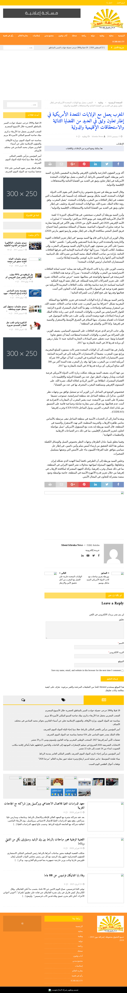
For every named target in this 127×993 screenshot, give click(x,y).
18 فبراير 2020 (76, 848)
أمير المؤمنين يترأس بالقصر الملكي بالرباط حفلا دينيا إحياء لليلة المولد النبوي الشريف (23, 159)
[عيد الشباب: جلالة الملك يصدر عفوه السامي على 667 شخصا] (43, 791)
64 (8, 250)
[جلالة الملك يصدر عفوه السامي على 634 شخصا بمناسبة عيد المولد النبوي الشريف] (57, 782)
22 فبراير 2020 (76, 812)
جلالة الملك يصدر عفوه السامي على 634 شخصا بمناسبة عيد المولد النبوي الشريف (83, 734)
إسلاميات (36, 36)
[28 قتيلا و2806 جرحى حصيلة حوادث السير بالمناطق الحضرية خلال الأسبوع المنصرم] (112, 781)
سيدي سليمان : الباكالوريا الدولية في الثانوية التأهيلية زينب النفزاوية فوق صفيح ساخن (15, 247)
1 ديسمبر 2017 (19, 250)
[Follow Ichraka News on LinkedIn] (83, 555)
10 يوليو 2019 (26, 281)
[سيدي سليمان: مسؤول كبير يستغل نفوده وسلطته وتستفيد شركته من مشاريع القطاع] (35, 309)
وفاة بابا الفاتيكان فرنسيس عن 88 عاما (64, 875)
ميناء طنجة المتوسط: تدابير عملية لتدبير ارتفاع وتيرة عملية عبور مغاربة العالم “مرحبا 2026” (79, 759)
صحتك (74, 36)
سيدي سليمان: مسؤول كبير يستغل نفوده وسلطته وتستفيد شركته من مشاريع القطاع (15, 310)
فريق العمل (121, 3)
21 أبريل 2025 (76, 884)
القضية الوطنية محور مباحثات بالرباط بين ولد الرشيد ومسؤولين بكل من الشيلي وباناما (44, 841)
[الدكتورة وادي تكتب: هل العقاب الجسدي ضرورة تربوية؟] (35, 325)
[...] (15, 824)
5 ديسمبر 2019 (113, 136)
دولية (93, 36)
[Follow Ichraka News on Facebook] (98, 555)
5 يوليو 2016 (20, 297)
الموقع (121, 661)
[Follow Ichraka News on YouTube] (89, 555)
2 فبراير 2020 (19, 329)
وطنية (102, 36)
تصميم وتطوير (73, 990)
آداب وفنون (62, 36)
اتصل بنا (109, 3)
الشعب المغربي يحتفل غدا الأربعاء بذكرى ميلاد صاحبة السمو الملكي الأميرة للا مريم (82, 715)
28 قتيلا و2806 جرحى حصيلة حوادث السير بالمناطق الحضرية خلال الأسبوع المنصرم (82, 710)
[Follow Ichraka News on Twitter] (94, 555)
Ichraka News (97, 136)
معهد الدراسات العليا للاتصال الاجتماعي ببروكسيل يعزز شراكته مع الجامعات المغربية (44, 806)
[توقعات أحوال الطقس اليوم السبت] (71, 792)
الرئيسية (121, 36)
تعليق (121, 619)
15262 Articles (93, 545)
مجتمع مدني (49, 36)
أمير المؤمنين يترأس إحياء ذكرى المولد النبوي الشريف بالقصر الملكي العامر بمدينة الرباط (79, 754)
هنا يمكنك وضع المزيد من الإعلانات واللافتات (84, 148)
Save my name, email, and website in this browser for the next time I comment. (86, 670)
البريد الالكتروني (116, 652)
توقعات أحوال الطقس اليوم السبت (104, 764)
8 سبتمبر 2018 (19, 313)
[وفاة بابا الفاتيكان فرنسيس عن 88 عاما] (106, 888)
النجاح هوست (56, 990)
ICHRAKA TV (118, 42)
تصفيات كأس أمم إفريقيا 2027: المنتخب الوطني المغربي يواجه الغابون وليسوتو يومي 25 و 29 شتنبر (75, 740)
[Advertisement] (63, 77)
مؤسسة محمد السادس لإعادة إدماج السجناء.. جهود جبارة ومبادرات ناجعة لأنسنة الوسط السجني (15, 294)
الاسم (121, 643)
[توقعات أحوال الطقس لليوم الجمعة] (57, 792)
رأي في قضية (8, 36)
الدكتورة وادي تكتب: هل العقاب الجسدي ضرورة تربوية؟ (16, 325)
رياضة (84, 36)
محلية (111, 36)
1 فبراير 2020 (19, 266)
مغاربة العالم (23, 36)
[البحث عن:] (18, 47)
